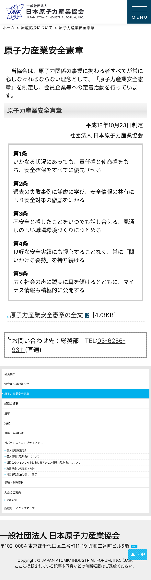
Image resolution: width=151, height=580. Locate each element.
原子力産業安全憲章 (16, 393)
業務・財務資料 (14, 482)
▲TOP (137, 554)
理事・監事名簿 (14, 433)
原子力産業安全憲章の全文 (46, 315)
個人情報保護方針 (16, 450)
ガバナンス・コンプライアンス (23, 442)
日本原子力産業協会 (79, 12)
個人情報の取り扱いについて (23, 456)
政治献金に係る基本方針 (20, 468)
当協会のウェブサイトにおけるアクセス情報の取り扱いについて (43, 462)
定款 (7, 423)
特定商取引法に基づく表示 (21, 474)
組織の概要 (11, 403)
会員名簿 (11, 500)
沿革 (7, 413)
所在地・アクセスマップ (19, 508)
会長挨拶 (9, 374)
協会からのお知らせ (16, 383)
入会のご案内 (12, 492)
